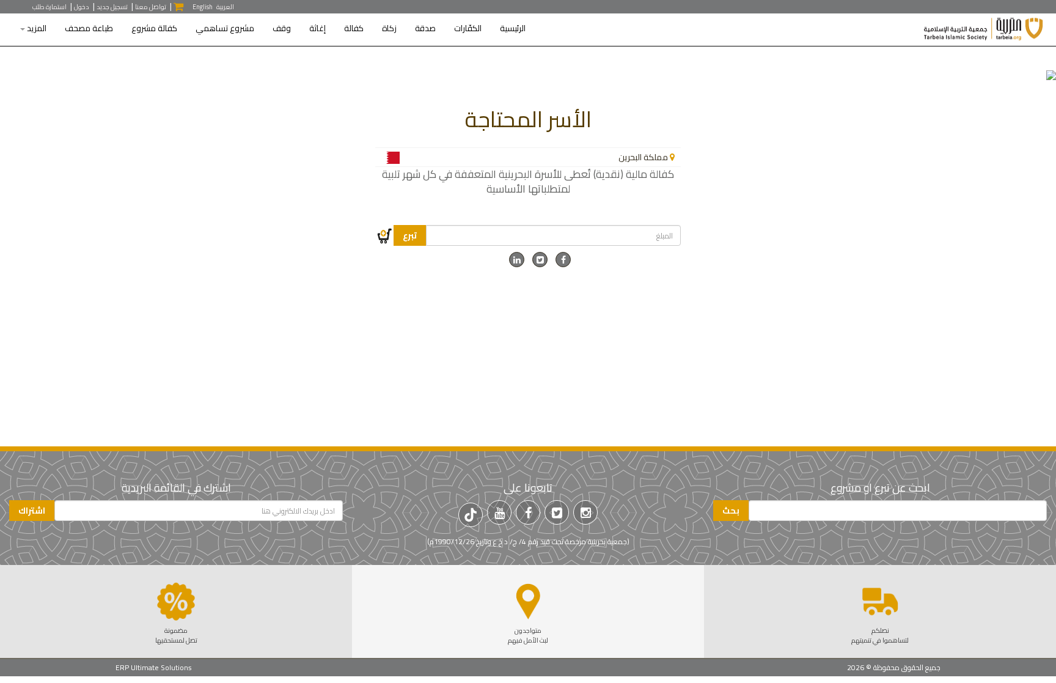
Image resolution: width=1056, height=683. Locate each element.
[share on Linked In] (516, 260)
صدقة (425, 28)
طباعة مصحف (89, 28)
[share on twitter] (540, 260)
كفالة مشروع (154, 28)
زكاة (389, 28)
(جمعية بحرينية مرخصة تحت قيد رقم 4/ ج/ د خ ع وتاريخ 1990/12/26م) (528, 541)
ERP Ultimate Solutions (154, 667)
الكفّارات (468, 28)
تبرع (410, 235)
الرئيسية (513, 28)
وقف (282, 28)
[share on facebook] (563, 260)
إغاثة (317, 28)
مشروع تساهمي (225, 28)
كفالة (354, 28)
